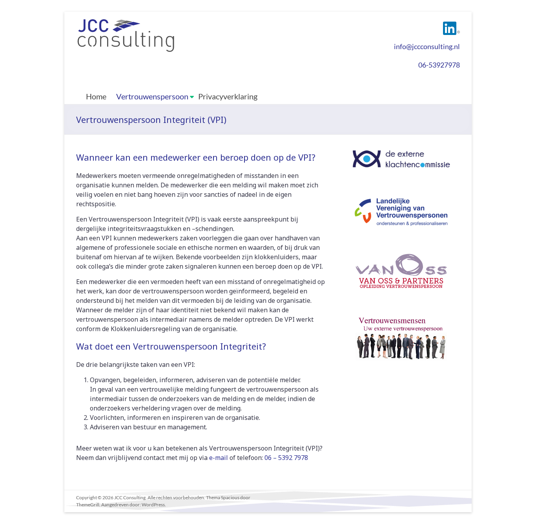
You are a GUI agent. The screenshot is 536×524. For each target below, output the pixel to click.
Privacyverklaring (227, 96)
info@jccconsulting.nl (427, 46)
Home (96, 96)
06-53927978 (439, 64)
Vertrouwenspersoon (152, 96)
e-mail (218, 457)
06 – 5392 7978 (286, 457)
